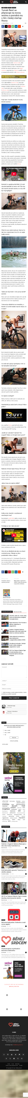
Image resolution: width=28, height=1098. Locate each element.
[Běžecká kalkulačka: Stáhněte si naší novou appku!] (14, 914)
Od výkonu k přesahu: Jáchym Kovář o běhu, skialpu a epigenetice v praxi (17, 645)
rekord (19, 809)
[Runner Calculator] (3, 713)
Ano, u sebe (7, 730)
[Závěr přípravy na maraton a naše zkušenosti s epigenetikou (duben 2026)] (5, 638)
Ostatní (9, 7)
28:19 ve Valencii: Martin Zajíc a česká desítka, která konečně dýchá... (13, 897)
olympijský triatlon (18, 814)
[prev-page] (2, 659)
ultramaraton (20, 804)
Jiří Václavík (3, 926)
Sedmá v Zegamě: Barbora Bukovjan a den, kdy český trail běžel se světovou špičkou (17, 631)
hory (19, 819)
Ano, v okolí (7, 732)
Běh (6, 5)
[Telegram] (14, 1058)
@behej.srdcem (14, 986)
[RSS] (23, 1054)
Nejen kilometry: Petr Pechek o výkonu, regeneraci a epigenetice (18, 624)
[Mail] (15, 1054)
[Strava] (10, 1058)
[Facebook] (2, 26)
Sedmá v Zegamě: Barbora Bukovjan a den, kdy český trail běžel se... (13, 845)
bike (12, 804)
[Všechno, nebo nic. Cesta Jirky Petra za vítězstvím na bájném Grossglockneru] (5, 617)
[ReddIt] (19, 26)
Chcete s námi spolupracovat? (12, 1065)
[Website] (21, 1058)
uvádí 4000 (11, 518)
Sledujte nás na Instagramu (14, 984)
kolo (24, 807)
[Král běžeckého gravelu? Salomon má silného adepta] (14, 862)
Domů (2, 5)
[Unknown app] (3, 708)
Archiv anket (5, 744)
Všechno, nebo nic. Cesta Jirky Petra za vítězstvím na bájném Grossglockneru (17, 617)
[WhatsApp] (12, 26)
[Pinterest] (9, 26)
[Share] (6, 1058)
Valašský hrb (9, 814)
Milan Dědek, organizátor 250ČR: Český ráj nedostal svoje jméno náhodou (20, 582)
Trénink (9, 5)
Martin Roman (6, 23)
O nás (12, 1064)
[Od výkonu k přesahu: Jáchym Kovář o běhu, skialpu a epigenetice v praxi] (5, 645)
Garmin (3, 814)
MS (24, 814)
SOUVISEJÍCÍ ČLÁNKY (7, 611)
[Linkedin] (16, 26)
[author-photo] (14, 592)
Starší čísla (17, 1064)
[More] (22, 26)
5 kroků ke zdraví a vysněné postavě (5, 581)
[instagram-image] (7, 995)
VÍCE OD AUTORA (18, 611)
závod (24, 809)
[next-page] (5, 659)
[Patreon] (19, 1054)
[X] (6, 26)
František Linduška (5, 873)
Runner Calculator (13, 711)
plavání (13, 807)
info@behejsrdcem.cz (18, 1044)
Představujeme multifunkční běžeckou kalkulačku (10, 949)
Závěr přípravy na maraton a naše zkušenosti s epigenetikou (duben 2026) (17, 638)
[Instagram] (7, 1054)
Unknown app (11, 705)
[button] (2, 2)
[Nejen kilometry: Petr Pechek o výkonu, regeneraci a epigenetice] (5, 624)
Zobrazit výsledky (14, 741)
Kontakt (20, 1065)
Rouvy (19, 164)
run (24, 819)
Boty (3, 867)
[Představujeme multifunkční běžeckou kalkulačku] (14, 940)
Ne (5, 734)
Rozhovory (14, 7)
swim (13, 819)
